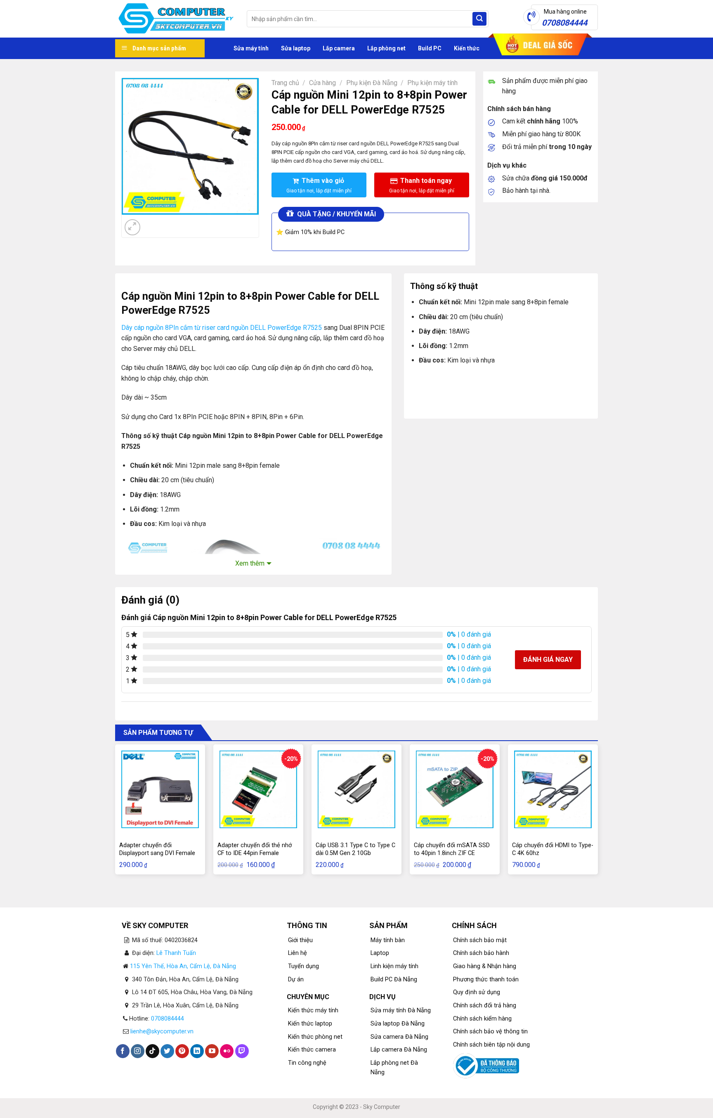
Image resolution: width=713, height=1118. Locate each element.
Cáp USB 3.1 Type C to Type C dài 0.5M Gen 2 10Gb (355, 849)
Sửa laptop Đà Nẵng (398, 1023)
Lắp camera (339, 48)
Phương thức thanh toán (486, 979)
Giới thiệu (300, 940)
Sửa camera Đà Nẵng (399, 1036)
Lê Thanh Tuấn (176, 953)
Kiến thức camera (312, 1049)
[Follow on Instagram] (137, 1051)
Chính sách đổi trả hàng (484, 1005)
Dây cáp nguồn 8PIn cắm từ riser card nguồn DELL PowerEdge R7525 (221, 328)
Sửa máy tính (251, 48)
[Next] (152, 223)
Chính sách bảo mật (480, 940)
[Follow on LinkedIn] (197, 1051)
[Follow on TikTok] (152, 1051)
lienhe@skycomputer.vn (162, 1031)
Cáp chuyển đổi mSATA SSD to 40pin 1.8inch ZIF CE (452, 849)
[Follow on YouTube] (212, 1051)
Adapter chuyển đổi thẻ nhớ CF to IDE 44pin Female (254, 849)
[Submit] (479, 19)
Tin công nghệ (307, 1062)
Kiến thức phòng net (315, 1036)
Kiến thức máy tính (313, 1010)
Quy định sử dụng (476, 992)
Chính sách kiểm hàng (482, 1018)
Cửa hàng (322, 83)
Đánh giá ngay (548, 659)
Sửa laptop (295, 48)
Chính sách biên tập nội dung (491, 1044)
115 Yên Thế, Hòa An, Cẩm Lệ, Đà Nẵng (183, 966)
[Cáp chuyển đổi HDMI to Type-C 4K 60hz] (553, 789)
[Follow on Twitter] (167, 1051)
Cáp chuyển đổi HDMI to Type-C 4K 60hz (552, 849)
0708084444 (167, 1018)
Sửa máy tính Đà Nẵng (401, 1010)
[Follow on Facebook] (123, 1051)
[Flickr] (227, 1051)
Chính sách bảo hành (481, 953)
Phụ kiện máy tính (432, 83)
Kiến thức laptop (310, 1023)
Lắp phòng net (386, 48)
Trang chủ (285, 83)
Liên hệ (297, 953)
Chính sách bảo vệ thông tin (490, 1031)
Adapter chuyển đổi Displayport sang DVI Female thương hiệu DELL (157, 853)
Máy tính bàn (388, 940)
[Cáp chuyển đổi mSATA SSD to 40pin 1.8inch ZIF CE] (454, 789)
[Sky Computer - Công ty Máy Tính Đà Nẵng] (174, 19)
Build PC (429, 48)
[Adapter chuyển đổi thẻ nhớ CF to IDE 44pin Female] (258, 789)
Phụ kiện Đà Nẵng (371, 83)
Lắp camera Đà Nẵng (399, 1049)
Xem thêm (249, 563)
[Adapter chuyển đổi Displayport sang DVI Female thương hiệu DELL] (160, 789)
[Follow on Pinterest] (182, 1051)
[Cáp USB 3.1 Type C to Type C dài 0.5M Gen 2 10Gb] (356, 789)
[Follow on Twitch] (242, 1051)
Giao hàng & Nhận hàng (484, 966)
